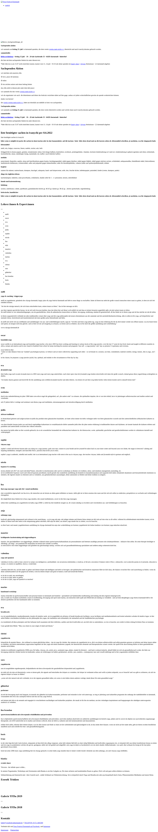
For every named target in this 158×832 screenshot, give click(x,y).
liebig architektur (7, 57)
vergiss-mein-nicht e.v (27, 92)
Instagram (46, 826)
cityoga (83, 64)
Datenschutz (14, 830)
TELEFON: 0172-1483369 (33, 823)
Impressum (4, 830)
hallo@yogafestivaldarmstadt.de (12, 823)
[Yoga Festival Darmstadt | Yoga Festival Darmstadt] (10, 2)
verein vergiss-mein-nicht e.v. (13, 103)
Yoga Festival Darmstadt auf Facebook (26, 826)
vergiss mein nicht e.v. (56, 49)
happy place (75, 64)
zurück (7, 5)
